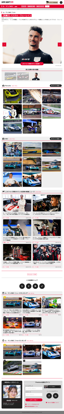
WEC (35, 274)
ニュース (24, 6)
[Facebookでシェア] (28, 286)
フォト (47, 6)
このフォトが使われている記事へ (31, 64)
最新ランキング (40, 6)
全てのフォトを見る (55, 85)
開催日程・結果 (31, 6)
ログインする (33, 400)
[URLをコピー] (42, 286)
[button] (60, 44)
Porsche (30, 274)
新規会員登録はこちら (32, 406)
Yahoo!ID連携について (53, 402)
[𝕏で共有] (22, 286)
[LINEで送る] (35, 286)
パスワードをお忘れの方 (33, 404)
